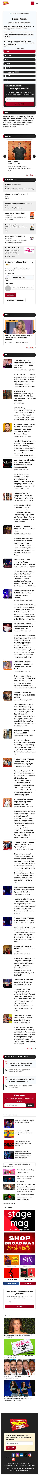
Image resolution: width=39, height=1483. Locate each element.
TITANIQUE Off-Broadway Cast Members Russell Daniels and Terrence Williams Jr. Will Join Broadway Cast (19, 42)
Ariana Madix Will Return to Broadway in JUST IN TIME (18, 1336)
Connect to (9, 283)
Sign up (19, 1306)
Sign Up (30, 1105)
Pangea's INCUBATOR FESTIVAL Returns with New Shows (24, 948)
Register (22, 3)
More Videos (30, 347)
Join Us (29, 1463)
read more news (19, 48)
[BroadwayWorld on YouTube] (13, 1459)
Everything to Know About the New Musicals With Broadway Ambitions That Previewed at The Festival (17, 1398)
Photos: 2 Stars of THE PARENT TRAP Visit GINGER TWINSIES (24, 695)
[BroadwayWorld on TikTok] (25, 1455)
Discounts (28, 1283)
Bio (8, 51)
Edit (8, 76)
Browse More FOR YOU (18, 1164)
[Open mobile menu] (37, 3)
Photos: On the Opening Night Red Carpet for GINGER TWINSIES (23, 801)
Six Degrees (12, 72)
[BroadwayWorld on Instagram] (17, 1455)
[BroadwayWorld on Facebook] (13, 1455)
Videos (9, 55)
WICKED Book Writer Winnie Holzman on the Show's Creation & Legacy (25, 1197)
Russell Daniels (14, 163)
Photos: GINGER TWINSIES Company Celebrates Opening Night (24, 844)
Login (27, 3)
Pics (8, 59)
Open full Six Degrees (15, 300)
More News (30, 1048)
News (8, 64)
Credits (9, 68)
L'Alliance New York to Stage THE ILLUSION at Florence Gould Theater (23, 495)
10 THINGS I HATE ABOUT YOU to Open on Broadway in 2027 (18, 1356)
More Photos (30, 175)
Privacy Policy (24, 1470)
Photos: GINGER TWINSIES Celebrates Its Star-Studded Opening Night (19, 168)
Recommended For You (10, 1115)
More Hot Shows (11, 1283)
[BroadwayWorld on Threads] (30, 1455)
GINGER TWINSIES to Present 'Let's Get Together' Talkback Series (24, 562)
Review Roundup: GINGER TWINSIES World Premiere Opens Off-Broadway (24, 889)
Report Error (31, 1465)
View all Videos (8, 1203)
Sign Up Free (19, 104)
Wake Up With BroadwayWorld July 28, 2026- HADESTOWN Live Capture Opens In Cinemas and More (19, 34)
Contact (22, 1463)
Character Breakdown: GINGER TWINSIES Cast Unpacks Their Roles (23, 1017)
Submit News (8, 1465)
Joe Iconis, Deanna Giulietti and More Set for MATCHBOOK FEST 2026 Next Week (19, 27)
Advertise (11, 1463)
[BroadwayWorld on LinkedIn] (21, 1455)
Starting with (9, 274)
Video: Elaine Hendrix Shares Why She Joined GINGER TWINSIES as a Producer (19, 338)
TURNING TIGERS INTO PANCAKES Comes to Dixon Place (24, 528)
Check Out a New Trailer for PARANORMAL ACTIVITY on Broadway (25, 1179)
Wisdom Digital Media (24, 1469)
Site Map (23, 1465)
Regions (16, 1465)
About (17, 1463)
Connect (10, 295)
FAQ (8, 80)
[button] (32, 3)
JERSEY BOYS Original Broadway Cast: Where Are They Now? (17, 1377)
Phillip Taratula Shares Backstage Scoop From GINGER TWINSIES (23, 626)
